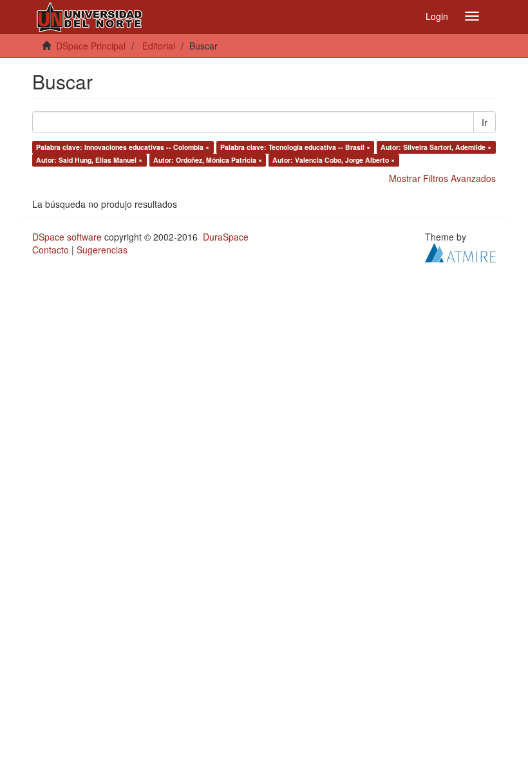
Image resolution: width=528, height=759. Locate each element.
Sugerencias (102, 249)
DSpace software (67, 236)
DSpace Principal (91, 45)
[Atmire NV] (460, 251)
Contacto (50, 249)
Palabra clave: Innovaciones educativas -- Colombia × (122, 147)
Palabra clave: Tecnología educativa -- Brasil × (295, 147)
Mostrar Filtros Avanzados (442, 178)
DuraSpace (226, 236)
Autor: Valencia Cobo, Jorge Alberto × (333, 160)
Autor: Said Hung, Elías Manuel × (89, 160)
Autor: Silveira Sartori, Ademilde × (436, 147)
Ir (484, 122)
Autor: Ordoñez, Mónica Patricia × (207, 160)
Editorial (158, 45)
